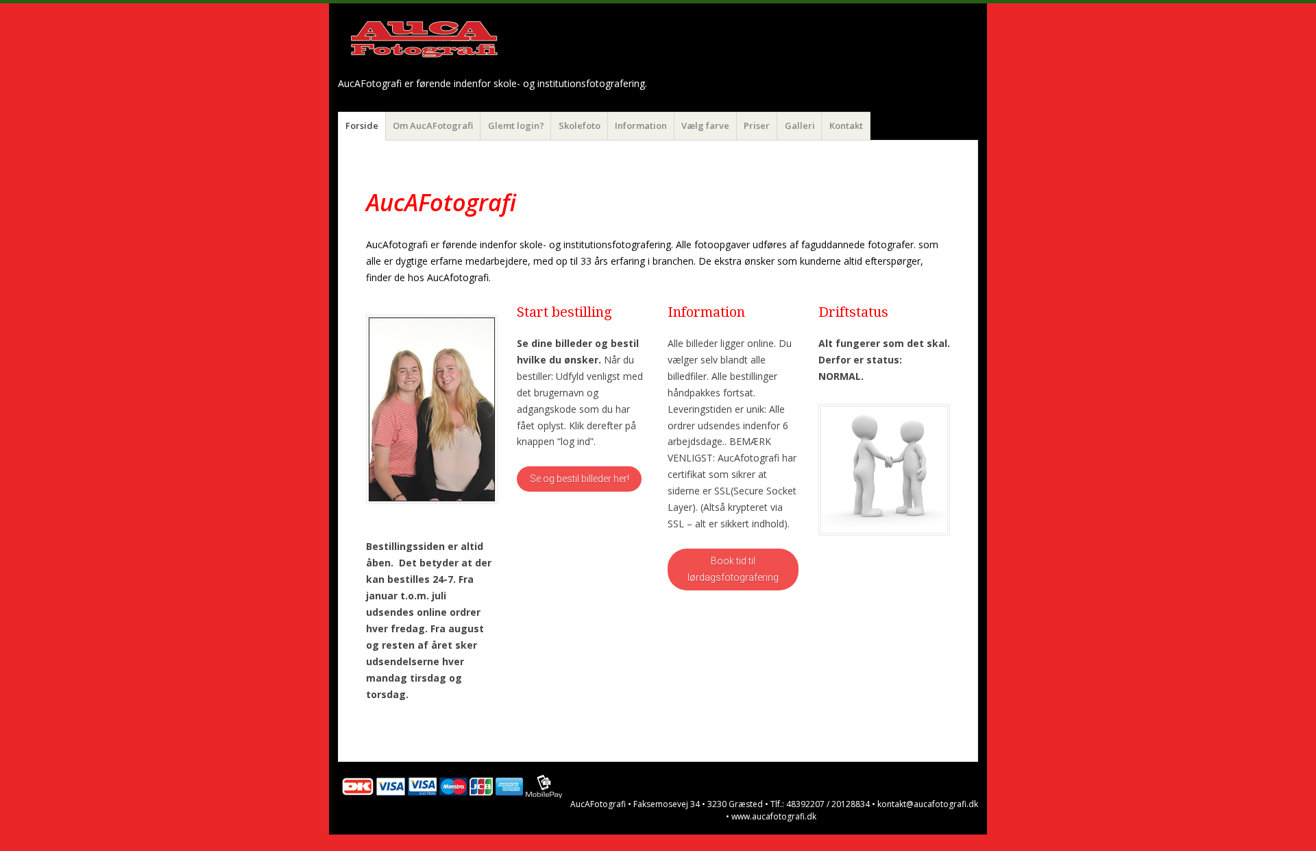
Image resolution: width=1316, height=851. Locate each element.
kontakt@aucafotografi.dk (927, 804)
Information (641, 125)
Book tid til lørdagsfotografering (733, 569)
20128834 (850, 804)
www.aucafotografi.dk (773, 816)
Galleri (800, 125)
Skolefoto (579, 125)
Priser (757, 125)
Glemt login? (516, 125)
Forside (361, 125)
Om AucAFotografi (433, 125)
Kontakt (846, 125)
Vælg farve (705, 125)
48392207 (805, 804)
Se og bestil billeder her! (579, 478)
